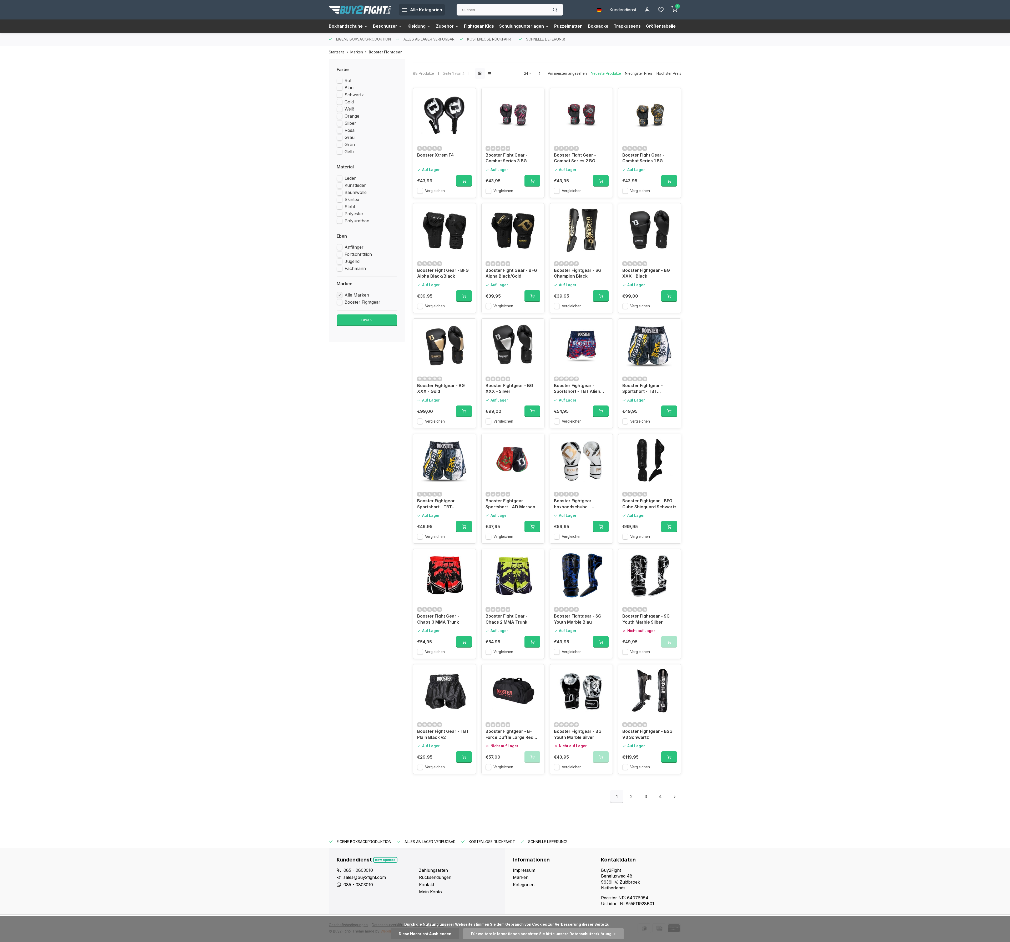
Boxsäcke (598, 26)
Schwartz (354, 94)
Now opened (385, 860)
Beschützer (385, 26)
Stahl (350, 206)
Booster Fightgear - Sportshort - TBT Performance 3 (642, 389)
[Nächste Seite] (674, 796)
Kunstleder (355, 185)
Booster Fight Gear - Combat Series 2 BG (575, 157)
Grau (350, 137)
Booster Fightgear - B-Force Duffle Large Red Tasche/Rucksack (509, 735)
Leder (350, 178)
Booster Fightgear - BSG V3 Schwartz (647, 734)
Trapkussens (627, 26)
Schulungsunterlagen (521, 26)
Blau (349, 87)
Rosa (350, 130)
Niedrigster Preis (639, 73)
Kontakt (426, 884)
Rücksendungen (435, 877)
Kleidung (416, 26)
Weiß (349, 109)
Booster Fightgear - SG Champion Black (577, 273)
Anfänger (354, 247)
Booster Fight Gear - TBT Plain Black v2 (443, 734)
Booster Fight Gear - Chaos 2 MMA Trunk (507, 618)
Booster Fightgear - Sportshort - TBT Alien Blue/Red (577, 389)
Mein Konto (430, 891)
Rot (348, 80)
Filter (365, 320)
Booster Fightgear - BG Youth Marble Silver (578, 734)
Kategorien (523, 884)
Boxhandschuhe (346, 26)
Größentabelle (661, 26)
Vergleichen (435, 191)
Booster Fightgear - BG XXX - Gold (441, 388)
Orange (352, 116)
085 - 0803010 (358, 870)
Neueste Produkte (606, 73)
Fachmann (355, 268)
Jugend (352, 261)
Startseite (337, 52)
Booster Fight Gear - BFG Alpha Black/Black (443, 273)
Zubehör (445, 26)
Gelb (349, 151)
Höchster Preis (668, 73)
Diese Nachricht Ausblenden (425, 934)
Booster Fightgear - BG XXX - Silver (509, 388)
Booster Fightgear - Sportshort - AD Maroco (510, 503)
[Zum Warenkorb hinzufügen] (464, 181)
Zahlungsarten (433, 870)
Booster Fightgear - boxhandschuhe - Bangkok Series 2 (574, 504)
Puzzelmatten (568, 26)
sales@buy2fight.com (365, 877)
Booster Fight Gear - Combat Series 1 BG (643, 157)
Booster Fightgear (385, 52)
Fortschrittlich (358, 254)
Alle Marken (357, 295)
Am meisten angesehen (567, 73)
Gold (349, 101)
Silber (350, 123)
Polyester (354, 213)
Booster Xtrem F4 (435, 155)
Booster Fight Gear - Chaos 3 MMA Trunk (438, 618)
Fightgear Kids (479, 26)
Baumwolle (356, 192)
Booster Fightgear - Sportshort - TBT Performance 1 (437, 504)
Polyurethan (357, 220)
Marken (356, 52)
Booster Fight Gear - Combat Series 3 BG (507, 157)
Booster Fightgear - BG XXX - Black (646, 273)
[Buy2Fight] (360, 10)
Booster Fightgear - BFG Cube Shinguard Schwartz (649, 503)
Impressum (524, 870)
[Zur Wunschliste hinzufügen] (468, 96)
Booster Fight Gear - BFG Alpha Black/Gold (511, 273)
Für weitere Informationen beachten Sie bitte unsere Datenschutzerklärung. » (543, 934)
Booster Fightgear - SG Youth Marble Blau (577, 618)
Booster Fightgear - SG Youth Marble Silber (646, 618)
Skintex (352, 199)
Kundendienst (622, 9)
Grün (350, 144)
